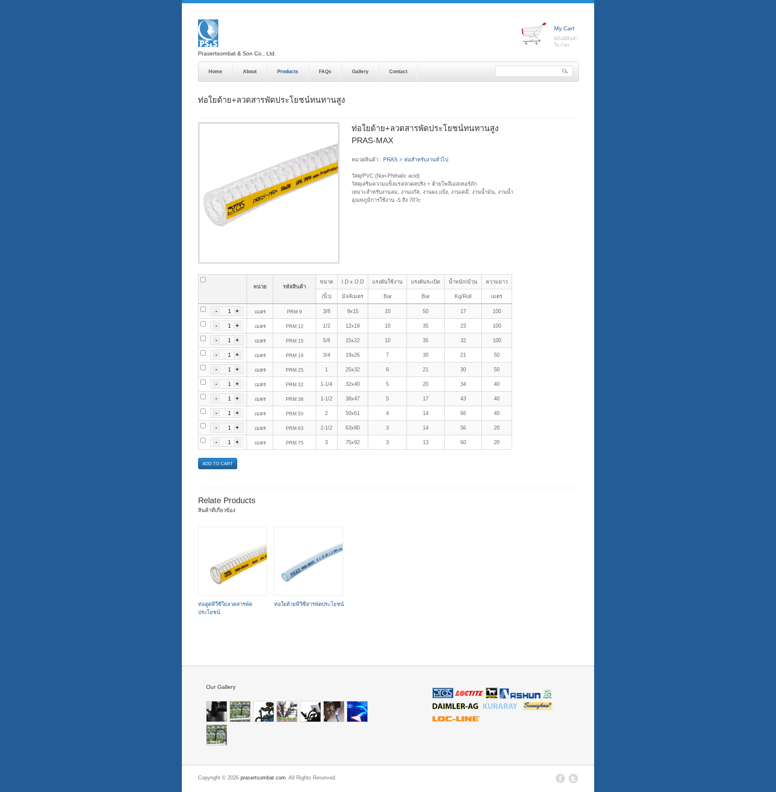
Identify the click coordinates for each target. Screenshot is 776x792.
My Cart (564, 28)
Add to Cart (217, 463)
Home (215, 71)
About (250, 71)
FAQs (325, 71)
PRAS (390, 160)
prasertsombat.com (263, 778)
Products (282, 70)
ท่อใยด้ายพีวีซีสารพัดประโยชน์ (309, 604)
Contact (398, 71)
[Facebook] (560, 781)
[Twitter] (573, 781)
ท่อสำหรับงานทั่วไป (426, 160)
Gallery (360, 71)
